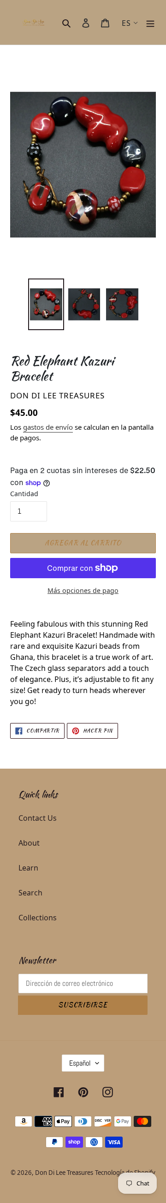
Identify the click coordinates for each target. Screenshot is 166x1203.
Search (30, 893)
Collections (37, 918)
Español (80, 1063)
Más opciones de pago (83, 590)
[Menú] (150, 22)
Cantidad (24, 493)
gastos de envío (48, 427)
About (29, 843)
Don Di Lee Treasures (64, 1172)
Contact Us (37, 818)
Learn (28, 868)
